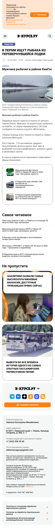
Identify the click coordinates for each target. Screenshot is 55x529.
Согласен (41, 14)
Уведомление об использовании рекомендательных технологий (20, 519)
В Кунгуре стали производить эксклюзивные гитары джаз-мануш (22, 238)
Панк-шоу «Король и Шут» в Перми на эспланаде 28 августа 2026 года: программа (25, 221)
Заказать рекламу (29, 404)
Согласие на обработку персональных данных (23, 513)
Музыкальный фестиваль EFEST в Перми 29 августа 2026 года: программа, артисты (21, 230)
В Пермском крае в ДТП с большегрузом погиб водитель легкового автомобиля (23, 255)
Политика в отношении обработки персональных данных (21, 507)
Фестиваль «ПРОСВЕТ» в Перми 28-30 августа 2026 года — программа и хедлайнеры (25, 247)
